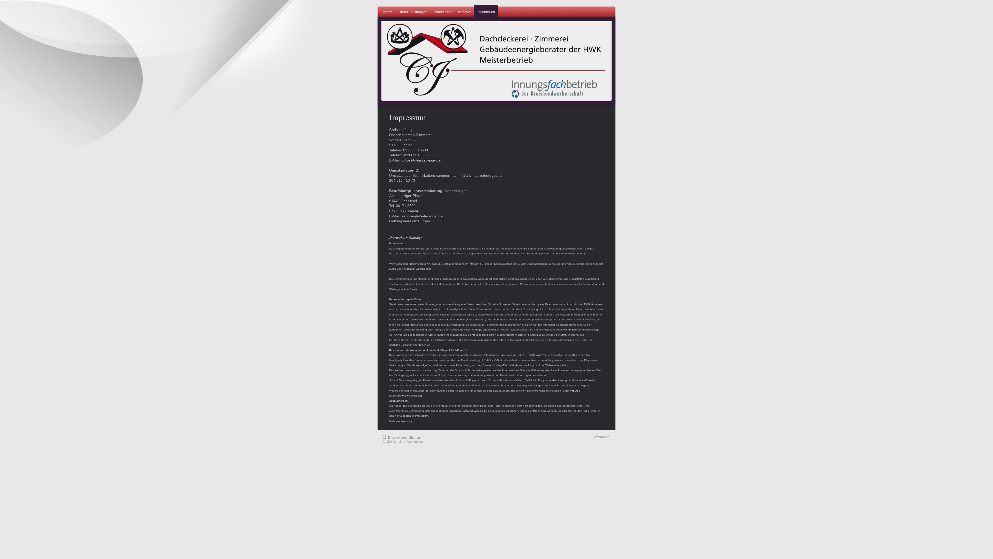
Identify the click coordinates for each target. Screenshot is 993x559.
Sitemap (415, 437)
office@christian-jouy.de (421, 160)
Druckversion (397, 437)
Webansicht (602, 437)
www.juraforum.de (404, 421)
